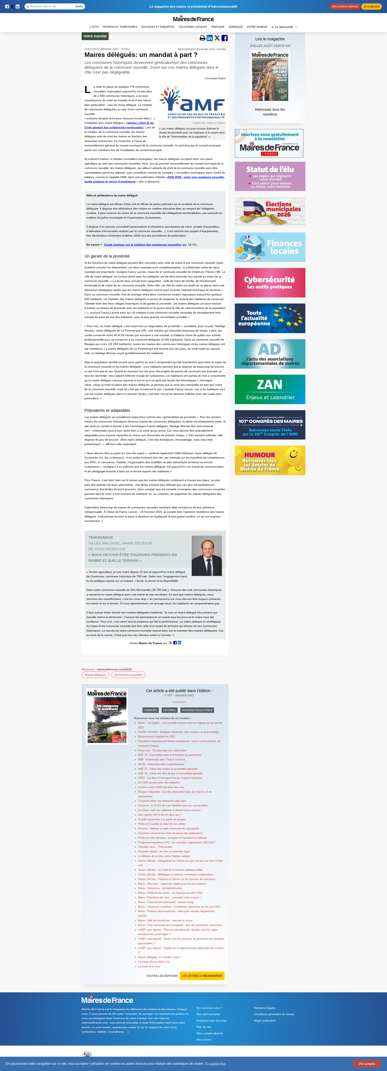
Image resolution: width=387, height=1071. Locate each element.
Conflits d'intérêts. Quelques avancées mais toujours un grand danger (178, 731)
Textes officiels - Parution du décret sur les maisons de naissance (176, 879)
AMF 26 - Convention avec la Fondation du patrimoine (169, 754)
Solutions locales (193, 26)
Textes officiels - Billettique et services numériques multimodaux (175, 874)
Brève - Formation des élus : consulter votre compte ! (169, 897)
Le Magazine (284, 27)
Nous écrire (204, 1039)
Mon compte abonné (210, 1033)
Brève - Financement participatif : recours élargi (166, 902)
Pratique (218, 26)
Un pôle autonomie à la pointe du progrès (162, 819)
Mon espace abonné (345, 6)
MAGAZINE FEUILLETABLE (197, 710)
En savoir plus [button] (215, 1063)
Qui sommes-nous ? (209, 1007)
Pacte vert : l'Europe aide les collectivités (162, 750)
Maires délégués (95, 674)
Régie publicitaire (265, 1020)
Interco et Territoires (120, 26)
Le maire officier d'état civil (153, 961)
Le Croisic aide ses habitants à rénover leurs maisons (169, 810)
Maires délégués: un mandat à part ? (159, 957)
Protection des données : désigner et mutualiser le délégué (172, 837)
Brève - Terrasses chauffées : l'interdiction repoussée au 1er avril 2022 (179, 906)
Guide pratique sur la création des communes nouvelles (142, 244)
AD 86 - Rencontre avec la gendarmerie (161, 764)
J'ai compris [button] (367, 1063)
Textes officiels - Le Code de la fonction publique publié (170, 869)
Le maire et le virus (149, 966)
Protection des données (212, 1020)
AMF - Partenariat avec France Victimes (161, 759)
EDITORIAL (169, 710)
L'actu (94, 26)
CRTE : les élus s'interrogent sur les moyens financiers (170, 777)
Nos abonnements (208, 1014)
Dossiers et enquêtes (158, 26)
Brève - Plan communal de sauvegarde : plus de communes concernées (180, 925)
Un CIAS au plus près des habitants (159, 782)
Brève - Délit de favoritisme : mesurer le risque (165, 920)
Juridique (236, 26)
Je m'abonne (372, 6)
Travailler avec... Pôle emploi (155, 846)
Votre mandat (257, 26)
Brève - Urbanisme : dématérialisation (160, 888)
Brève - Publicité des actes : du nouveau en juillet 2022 (170, 892)
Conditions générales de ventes (274, 1014)
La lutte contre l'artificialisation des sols (161, 787)
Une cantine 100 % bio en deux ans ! (159, 814)
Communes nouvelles (128, 674)
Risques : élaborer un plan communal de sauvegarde (168, 828)
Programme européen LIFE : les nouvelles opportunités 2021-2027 (176, 842)
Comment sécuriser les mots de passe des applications (170, 833)
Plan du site (204, 1026)
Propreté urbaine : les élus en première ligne (163, 851)
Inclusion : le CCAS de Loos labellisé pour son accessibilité (173, 805)
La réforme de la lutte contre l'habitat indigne (164, 856)
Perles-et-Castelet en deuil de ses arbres (162, 823)
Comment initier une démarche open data (162, 800)
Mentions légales (265, 1007)
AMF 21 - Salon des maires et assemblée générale (167, 768)
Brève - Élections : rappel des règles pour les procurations (172, 883)
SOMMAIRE (150, 710)
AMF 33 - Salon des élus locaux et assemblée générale (170, 773)
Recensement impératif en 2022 (156, 736)
